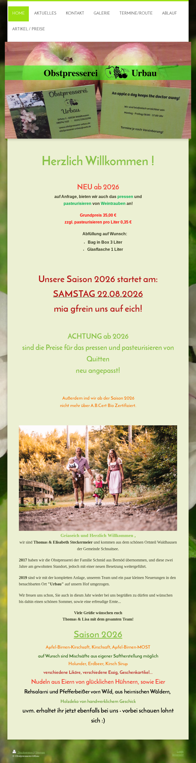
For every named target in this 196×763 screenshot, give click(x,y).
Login (180, 751)
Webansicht (177, 755)
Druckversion (25, 752)
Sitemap (40, 752)
